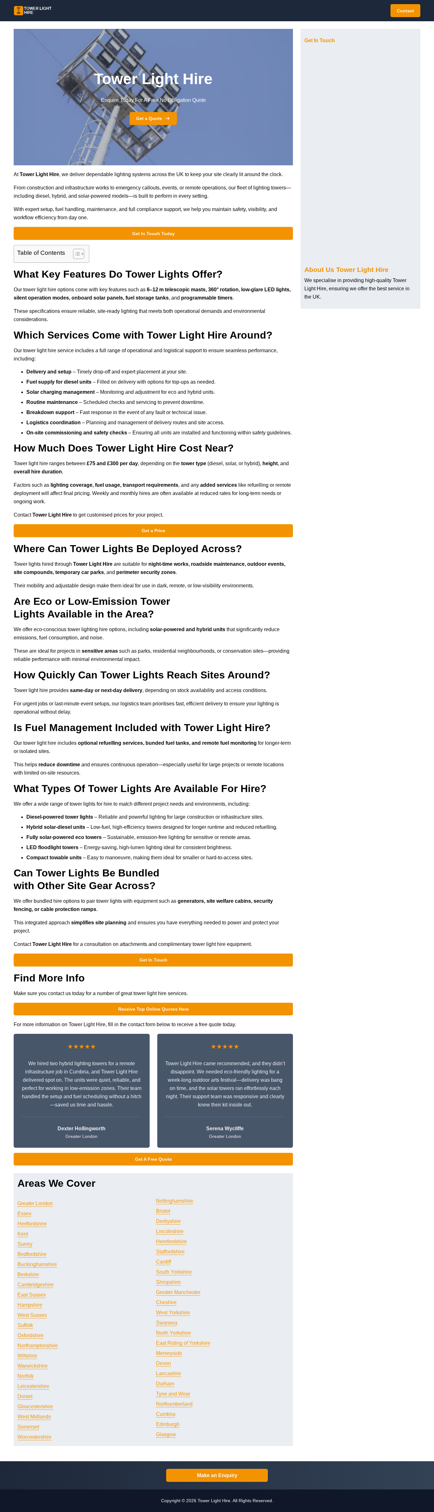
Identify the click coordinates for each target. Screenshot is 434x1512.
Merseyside (169, 1353)
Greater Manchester (178, 1292)
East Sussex (31, 1294)
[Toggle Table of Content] (75, 253)
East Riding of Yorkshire (183, 1343)
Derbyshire (168, 1221)
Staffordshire (170, 1251)
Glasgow (166, 1434)
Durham (165, 1383)
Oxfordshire (30, 1335)
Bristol (163, 1211)
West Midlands (34, 1416)
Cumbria (165, 1414)
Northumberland (174, 1404)
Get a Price (153, 530)
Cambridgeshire (35, 1284)
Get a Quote (149, 118)
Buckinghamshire (37, 1264)
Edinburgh (168, 1424)
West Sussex (32, 1315)
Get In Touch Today (153, 233)
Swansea (166, 1322)
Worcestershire (34, 1437)
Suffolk (25, 1325)
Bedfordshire (31, 1254)
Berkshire (28, 1274)
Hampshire (29, 1305)
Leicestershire (33, 1386)
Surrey (24, 1244)
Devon (163, 1363)
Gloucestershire (35, 1406)
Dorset (24, 1396)
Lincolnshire (170, 1231)
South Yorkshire (174, 1272)
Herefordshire (171, 1241)
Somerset (28, 1426)
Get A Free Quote (153, 1159)
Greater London (35, 1203)
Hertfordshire (32, 1223)
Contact (405, 10)
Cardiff (163, 1261)
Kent (22, 1234)
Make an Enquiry (217, 1475)
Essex (24, 1213)
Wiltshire (27, 1355)
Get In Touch (153, 959)
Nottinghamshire (174, 1201)
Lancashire (168, 1373)
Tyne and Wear (173, 1393)
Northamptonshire (37, 1345)
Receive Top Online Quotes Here (153, 1009)
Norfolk (25, 1376)
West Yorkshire (173, 1312)
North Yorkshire (173, 1333)
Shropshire (168, 1282)
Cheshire (166, 1302)
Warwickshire (32, 1366)
